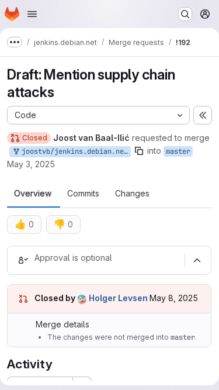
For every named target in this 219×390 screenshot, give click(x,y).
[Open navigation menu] (32, 14)
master (178, 151)
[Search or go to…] (185, 14)
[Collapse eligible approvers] (197, 260)
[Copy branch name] (139, 151)
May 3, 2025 (31, 164)
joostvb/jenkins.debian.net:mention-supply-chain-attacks (74, 151)
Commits (83, 193)
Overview (32, 193)
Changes (132, 193)
